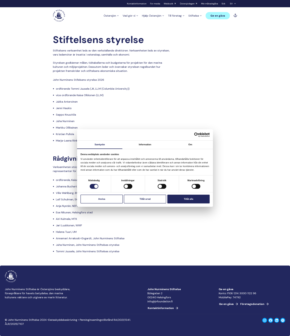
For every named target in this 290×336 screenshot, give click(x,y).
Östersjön (110, 16)
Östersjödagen (187, 3)
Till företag (175, 16)
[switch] (128, 187)
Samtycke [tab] (100, 144)
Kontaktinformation (137, 3)
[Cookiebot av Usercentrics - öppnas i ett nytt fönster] (196, 134)
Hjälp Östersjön (151, 16)
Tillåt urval (145, 199)
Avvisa (101, 199)
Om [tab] (190, 144)
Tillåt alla (188, 199)
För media (155, 3)
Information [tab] (145, 144)
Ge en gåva (217, 16)
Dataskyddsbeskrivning (62, 320)
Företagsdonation (252, 304)
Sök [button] (223, 3)
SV (231, 3)
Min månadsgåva (209, 3)
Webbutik (168, 3)
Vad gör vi (129, 16)
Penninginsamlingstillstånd (96, 320)
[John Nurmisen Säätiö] (59, 16)
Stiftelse (193, 16)
